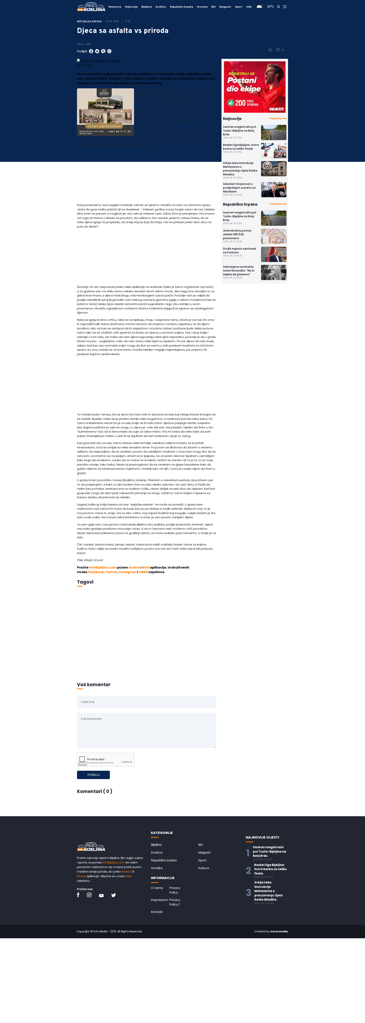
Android (135, 567)
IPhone (81, 876)
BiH (213, 7)
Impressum (159, 900)
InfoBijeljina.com (103, 567)
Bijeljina (146, 7)
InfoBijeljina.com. (114, 862)
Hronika (202, 7)
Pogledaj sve (278, 118)
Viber (128, 876)
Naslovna (115, 7)
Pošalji (93, 775)
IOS (146, 567)
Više (249, 7)
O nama (157, 888)
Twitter (111, 572)
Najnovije (131, 7)
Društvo (161, 7)
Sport (238, 7)
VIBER (143, 572)
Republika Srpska (181, 7)
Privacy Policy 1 (174, 902)
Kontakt (157, 912)
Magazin (225, 7)
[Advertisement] (146, 176)
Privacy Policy (174, 890)
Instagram (127, 572)
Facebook (96, 572)
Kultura (203, 868)
